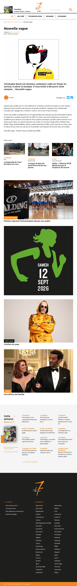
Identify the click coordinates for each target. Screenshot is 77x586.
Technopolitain (35, 16)
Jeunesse (57, 540)
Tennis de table (40, 566)
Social (56, 558)
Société (38, 561)
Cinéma (38, 514)
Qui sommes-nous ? (12, 505)
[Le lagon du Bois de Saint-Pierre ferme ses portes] (38, 149)
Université (57, 569)
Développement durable (43, 523)
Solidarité (57, 561)
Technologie (58, 564)
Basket (56, 508)
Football (38, 534)
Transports (39, 569)
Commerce (57, 514)
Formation (57, 534)
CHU (55, 511)
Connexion (27, 584)
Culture (20, 22)
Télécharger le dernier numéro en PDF (11, 447)
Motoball (57, 543)
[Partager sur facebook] (71, 97)
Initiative (39, 540)
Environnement (59, 529)
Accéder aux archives (12, 451)
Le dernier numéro (19, 11)
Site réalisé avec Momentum (15, 511)
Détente (17, 32)
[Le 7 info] (38, 7)
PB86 (56, 546)
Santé (56, 555)
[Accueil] (12, 16)
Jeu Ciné (20, 16)
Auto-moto (39, 508)
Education (57, 526)
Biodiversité (39, 511)
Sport (54, 159)
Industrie (57, 537)
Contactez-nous (11, 508)
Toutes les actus (11, 22)
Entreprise (39, 529)
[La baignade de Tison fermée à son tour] (14, 149)
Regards (49, 16)
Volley (56, 572)
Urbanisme (39, 572)
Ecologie (57, 523)
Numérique (39, 546)
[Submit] (70, 10)
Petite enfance (40, 549)
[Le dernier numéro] (9, 9)
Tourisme (7, 158)
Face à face (39, 531)
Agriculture (39, 505)
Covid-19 (57, 517)
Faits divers (57, 531)
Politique (57, 549)
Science (38, 558)
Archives (27, 11)
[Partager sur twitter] (67, 97)
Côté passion (40, 517)
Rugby (38, 555)
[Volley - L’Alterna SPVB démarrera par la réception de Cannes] (62, 149)
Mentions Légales (11, 514)
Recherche (39, 552)
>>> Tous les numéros (29, 462)
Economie (62, 16)
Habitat (38, 537)
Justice (38, 543)
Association (58, 505)
